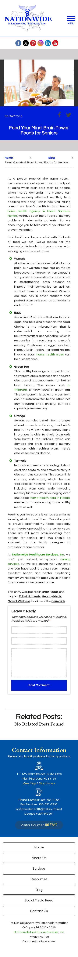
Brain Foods (50, 591)
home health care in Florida (50, 497)
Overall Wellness (19, 601)
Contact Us (39, 911)
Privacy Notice (39, 936)
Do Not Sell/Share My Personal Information (39, 922)
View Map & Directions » (39, 783)
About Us (39, 858)
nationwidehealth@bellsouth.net (39, 809)
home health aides (50, 354)
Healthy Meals (52, 596)
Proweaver (48, 941)
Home (9, 157)
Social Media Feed (39, 900)
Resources (39, 879)
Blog (51, 157)
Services (39, 868)
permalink (58, 601)
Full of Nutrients (30, 596)
